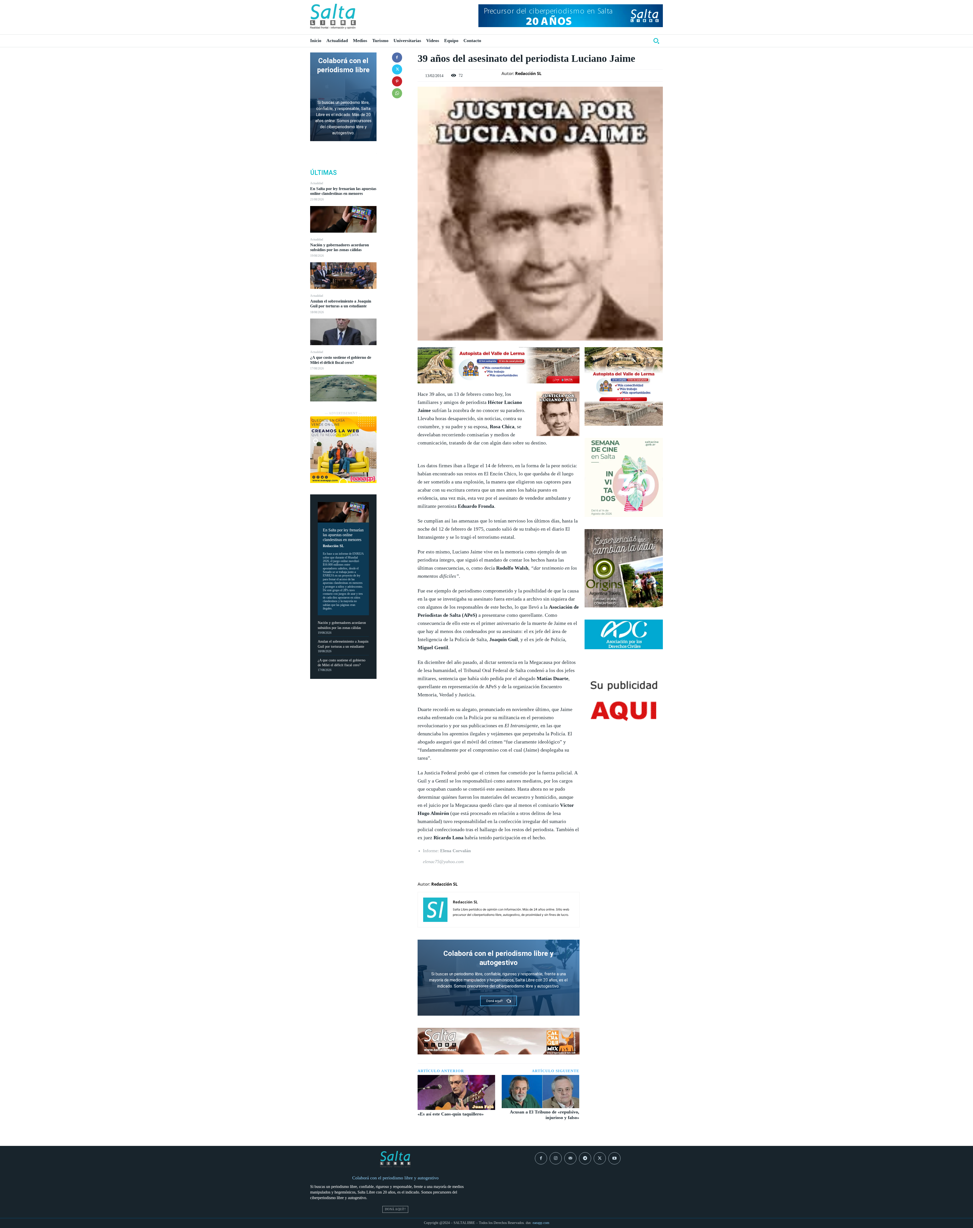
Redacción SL (333, 546)
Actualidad (316, 183)
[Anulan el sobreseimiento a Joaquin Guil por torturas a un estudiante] (343, 332)
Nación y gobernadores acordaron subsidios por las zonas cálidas (339, 247)
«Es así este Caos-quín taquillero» (451, 1114)
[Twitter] (397, 69)
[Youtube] (614, 1158)
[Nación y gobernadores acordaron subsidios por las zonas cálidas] (343, 275)
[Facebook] (397, 57)
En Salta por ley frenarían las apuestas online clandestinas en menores (343, 191)
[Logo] (333, 16)
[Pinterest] (397, 81)
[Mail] (570, 1158)
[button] (656, 40)
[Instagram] (556, 1158)
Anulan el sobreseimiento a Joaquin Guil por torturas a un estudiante (340, 303)
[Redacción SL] (435, 910)
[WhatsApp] (397, 93)
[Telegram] (585, 1158)
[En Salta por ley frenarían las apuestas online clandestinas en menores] (343, 219)
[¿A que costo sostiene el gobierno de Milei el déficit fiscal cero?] (343, 388)
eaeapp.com (541, 1223)
